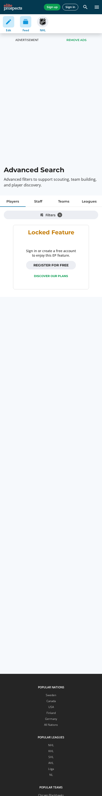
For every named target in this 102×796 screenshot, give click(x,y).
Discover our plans (51, 276)
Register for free (51, 265)
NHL (51, 745)
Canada (51, 701)
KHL (51, 751)
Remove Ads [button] (76, 40)
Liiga (51, 769)
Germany (51, 719)
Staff (38, 201)
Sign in (70, 7)
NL (51, 775)
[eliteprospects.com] (13, 7)
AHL (51, 763)
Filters (53, 215)
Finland (51, 713)
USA (51, 707)
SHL (51, 757)
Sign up (52, 7)
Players (12, 201)
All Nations (51, 725)
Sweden (51, 695)
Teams (63, 201)
